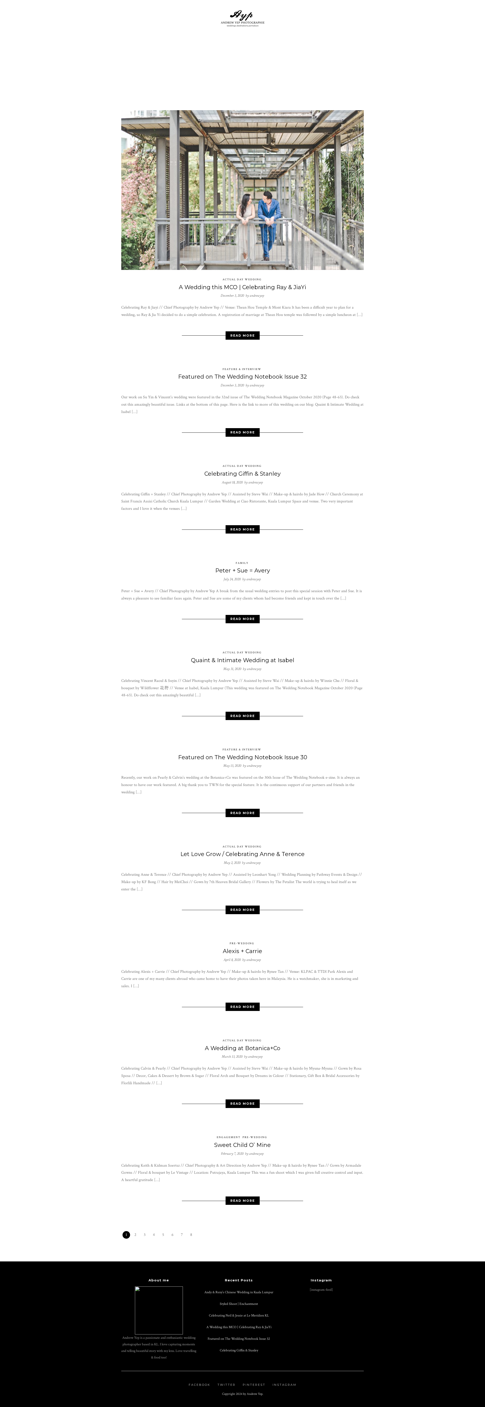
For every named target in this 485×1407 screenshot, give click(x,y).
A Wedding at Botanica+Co (242, 1048)
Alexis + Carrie (242, 951)
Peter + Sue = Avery (242, 570)
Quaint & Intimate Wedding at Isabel (242, 660)
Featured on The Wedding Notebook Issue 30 (242, 757)
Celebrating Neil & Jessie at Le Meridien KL (239, 1315)
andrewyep (257, 295)
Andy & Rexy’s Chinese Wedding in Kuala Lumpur (238, 1292)
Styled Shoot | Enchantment (239, 1303)
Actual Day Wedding (242, 279)
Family (242, 563)
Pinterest (254, 1385)
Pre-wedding (242, 943)
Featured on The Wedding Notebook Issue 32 (242, 376)
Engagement (228, 1137)
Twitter (226, 1385)
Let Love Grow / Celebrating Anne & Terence (242, 854)
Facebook (199, 1385)
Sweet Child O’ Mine (242, 1145)
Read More (242, 335)
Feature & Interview (242, 369)
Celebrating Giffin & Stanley (242, 473)
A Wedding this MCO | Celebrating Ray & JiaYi (242, 287)
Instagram (285, 1385)
